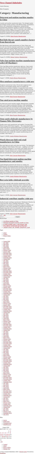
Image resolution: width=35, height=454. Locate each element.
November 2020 (7, 343)
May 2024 (6, 281)
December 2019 (7, 360)
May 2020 (6, 352)
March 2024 (6, 284)
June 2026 (6, 244)
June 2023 (6, 297)
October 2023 (6, 291)
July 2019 (5, 367)
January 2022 (6, 323)
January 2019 (6, 376)
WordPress (3, 453)
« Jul (1, 441)
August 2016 (6, 407)
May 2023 (6, 299)
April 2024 (6, 283)
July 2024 (5, 278)
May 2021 (6, 334)
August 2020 (6, 348)
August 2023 (6, 294)
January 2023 (6, 305)
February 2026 (7, 250)
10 (1, 434)
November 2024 (7, 272)
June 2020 (6, 351)
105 (5, 215)
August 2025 (6, 259)
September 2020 (7, 346)
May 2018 (6, 386)
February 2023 (7, 303)
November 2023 (7, 290)
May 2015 (6, 410)
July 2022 (5, 314)
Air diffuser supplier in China (10, 221)
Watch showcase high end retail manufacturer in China (13, 141)
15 (9, 434)
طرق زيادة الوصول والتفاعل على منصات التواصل (16, 227)
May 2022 (6, 317)
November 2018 (7, 379)
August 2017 (6, 397)
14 (7, 434)
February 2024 (7, 286)
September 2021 (7, 328)
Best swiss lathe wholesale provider (14, 180)
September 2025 (7, 257)
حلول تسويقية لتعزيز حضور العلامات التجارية (15, 224)
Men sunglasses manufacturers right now (17, 81)
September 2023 (7, 293)
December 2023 (7, 288)
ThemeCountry (23, 451)
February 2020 (7, 357)
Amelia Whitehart (14, 136)
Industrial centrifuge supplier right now (16, 198)
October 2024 (6, 274)
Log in (5, 420)
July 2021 (5, 331)
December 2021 (7, 324)
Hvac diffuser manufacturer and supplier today (15, 225)
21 (7, 436)
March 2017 (6, 401)
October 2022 (6, 309)
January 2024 (6, 287)
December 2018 (7, 377)
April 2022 (6, 318)
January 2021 (6, 340)
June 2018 (6, 385)
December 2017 (7, 391)
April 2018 (6, 388)
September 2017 (7, 395)
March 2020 (6, 355)
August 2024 (6, 277)
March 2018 (6, 389)
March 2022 (6, 320)
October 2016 (6, 404)
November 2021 (7, 325)
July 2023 (5, 296)
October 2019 (6, 362)
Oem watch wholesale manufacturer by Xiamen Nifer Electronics (16, 120)
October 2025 (6, 256)
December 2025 (7, 253)
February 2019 (7, 374)
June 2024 (6, 280)
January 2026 (6, 251)
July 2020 (5, 349)
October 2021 (6, 327)
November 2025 (7, 254)
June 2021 (6, 333)
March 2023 (6, 302)
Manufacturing (22, 36)
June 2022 (6, 315)
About (5, 233)
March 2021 (6, 337)
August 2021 (6, 330)
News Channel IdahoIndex (11, 3)
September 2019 (7, 364)
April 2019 (6, 371)
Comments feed (7, 423)
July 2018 (5, 383)
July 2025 (5, 260)
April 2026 (6, 247)
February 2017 (7, 402)
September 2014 (7, 413)
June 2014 (6, 414)
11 (2, 434)
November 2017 (7, 392)
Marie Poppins (14, 36)
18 (2, 436)
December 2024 (7, 271)
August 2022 (6, 312)
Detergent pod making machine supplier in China (15, 222)
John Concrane (14, 155)
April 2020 (6, 354)
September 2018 (7, 382)
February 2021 (7, 339)
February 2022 (7, 321)
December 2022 (7, 306)
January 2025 (6, 269)
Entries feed (6, 421)
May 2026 (6, 246)
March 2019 (6, 373)
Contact (5, 234)
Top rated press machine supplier (14, 100)
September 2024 (7, 275)
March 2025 (6, 266)
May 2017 (6, 399)
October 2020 (6, 345)
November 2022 (7, 308)
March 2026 (6, 249)
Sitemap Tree (6, 449)
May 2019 (6, 370)
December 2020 (7, 342)
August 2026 (6, 241)
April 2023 (6, 300)
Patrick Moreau (14, 78)
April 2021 (6, 336)
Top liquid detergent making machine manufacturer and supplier (15, 160)
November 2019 (7, 361)
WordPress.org (7, 424)
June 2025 (6, 262)
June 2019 (6, 368)
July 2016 (5, 408)
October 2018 (6, 380)
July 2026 (5, 243)
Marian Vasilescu (14, 57)
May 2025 (6, 263)
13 (5, 434)
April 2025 (6, 265)
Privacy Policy (7, 236)
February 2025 (7, 268)
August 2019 (6, 365)
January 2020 (6, 358)
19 (4, 436)
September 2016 (7, 405)
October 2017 (6, 394)
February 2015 (7, 411)
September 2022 (7, 311)
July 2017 (5, 398)
